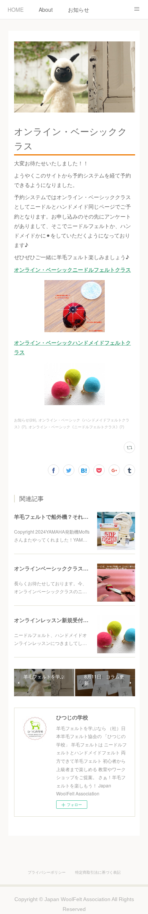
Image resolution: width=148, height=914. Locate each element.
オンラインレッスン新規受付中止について (64, 620)
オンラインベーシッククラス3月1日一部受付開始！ (75, 568)
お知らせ (78, 9)
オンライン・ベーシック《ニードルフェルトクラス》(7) (76, 426)
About (46, 9)
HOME (16, 9)
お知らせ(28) (25, 420)
